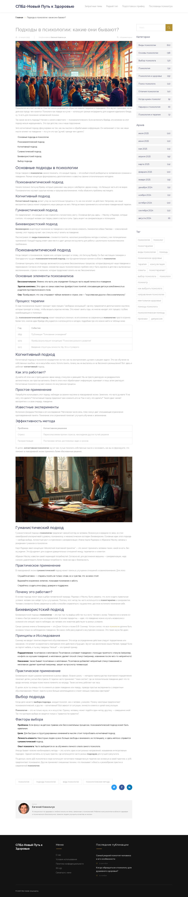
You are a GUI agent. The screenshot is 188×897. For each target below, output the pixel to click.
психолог (158, 240)
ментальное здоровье (149, 300)
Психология (144, 68)
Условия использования (66, 859)
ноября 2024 (144, 195)
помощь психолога (148, 306)
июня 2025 (143, 141)
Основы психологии (148, 53)
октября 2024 (145, 203)
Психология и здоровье (150, 76)
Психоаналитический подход (31, 142)
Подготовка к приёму (133, 6)
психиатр (143, 282)
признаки (143, 318)
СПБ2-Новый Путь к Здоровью (45, 6)
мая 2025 (142, 149)
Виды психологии (147, 45)
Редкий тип (112, 6)
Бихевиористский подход (29, 156)
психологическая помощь (151, 312)
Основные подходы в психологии (33, 137)
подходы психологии (46, 782)
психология (115, 626)
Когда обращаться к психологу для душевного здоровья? (114, 869)
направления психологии (151, 294)
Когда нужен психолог (149, 99)
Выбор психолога (147, 60)
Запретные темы (93, 6)
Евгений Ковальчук (58, 37)
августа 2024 (144, 218)
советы (142, 270)
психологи (165, 276)
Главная (19, 17)
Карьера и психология (149, 107)
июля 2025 (143, 133)
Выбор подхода (25, 161)
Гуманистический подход (29, 151)
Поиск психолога (146, 84)
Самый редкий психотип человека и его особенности (113, 857)
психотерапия (145, 246)
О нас (58, 855)
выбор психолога (147, 276)
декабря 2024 (145, 187)
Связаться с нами (63, 873)
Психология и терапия (149, 114)
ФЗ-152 (59, 868)
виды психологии (71, 782)
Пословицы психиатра (160, 6)
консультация (157, 264)
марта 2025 (143, 164)
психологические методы (98, 782)
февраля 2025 (145, 172)
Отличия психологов (148, 91)
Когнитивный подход (27, 147)
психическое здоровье (150, 258)
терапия (142, 264)
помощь (163, 252)
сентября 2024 (145, 210)
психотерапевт (157, 270)
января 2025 (144, 179)
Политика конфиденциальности (70, 864)
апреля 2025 (144, 156)
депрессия (156, 318)
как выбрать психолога (150, 288)
